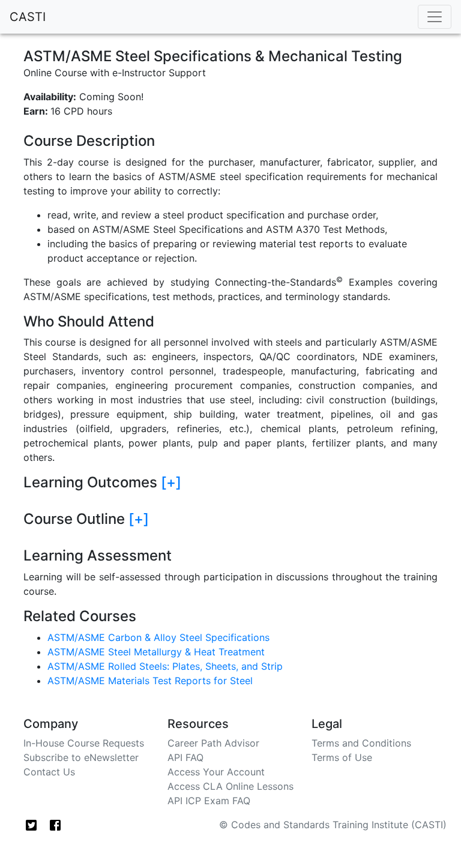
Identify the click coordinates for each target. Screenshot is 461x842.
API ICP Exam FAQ (208, 801)
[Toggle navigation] (434, 17)
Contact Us (49, 772)
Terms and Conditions (361, 743)
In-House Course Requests (83, 743)
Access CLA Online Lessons (230, 786)
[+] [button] (171, 482)
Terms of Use (342, 757)
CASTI (28, 17)
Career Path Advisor (213, 743)
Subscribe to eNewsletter (81, 757)
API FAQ (185, 757)
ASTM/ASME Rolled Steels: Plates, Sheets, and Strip (165, 666)
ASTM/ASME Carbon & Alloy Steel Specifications (158, 637)
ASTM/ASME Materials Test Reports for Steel (150, 681)
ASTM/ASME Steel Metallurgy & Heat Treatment (156, 652)
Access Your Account (216, 772)
